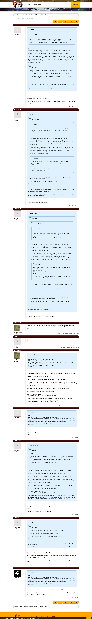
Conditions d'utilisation (35, 616)
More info (37, 618)
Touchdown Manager (36, 614)
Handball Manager (53, 614)
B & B (15, 346)
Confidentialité (44, 616)
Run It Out (68, 614)
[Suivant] (71, 21)
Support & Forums (38, 4)
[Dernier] (76, 21)
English (20, 14)
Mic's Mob (16, 34)
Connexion (75, 4)
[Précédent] (60, 21)
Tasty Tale (59, 614)
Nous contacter (28, 616)
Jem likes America (18, 332)
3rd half (25, 14)
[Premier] (55, 21)
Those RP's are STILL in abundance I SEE (37, 14)
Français (77, 0)
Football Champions (45, 614)
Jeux (29, 4)
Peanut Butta (17, 527)
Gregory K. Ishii (17, 577)
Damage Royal (17, 119)
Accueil (16, 14)
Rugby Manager (28, 614)
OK (89, 618)
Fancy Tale (64, 614)
